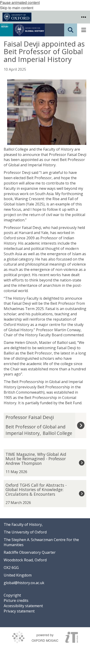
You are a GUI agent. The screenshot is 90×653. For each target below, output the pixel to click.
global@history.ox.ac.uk (24, 582)
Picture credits (16, 600)
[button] (83, 17)
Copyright (12, 595)
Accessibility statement (23, 605)
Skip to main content (16, 7)
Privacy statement (19, 611)
